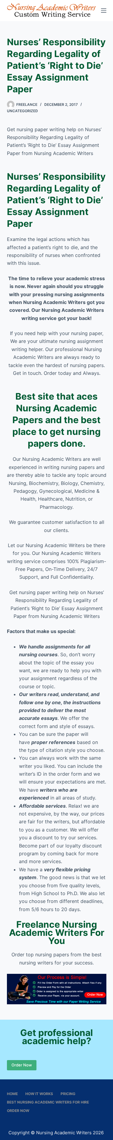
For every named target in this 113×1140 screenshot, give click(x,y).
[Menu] (103, 10)
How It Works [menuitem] (39, 1093)
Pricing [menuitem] (68, 1093)
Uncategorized (22, 111)
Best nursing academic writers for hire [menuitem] (48, 1102)
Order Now (21, 1064)
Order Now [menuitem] (18, 1110)
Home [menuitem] (12, 1093)
